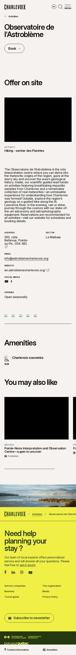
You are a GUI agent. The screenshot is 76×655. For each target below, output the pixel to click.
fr (54, 7)
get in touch (27, 565)
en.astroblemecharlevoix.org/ (25, 270)
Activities (13, 16)
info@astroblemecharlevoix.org (26, 258)
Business (9, 591)
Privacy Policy (50, 597)
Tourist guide (11, 597)
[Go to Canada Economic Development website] (22, 637)
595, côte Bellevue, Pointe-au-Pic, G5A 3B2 (16, 240)
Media (45, 591)
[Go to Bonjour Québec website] (16, 643)
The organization (51, 586)
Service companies (15, 586)
